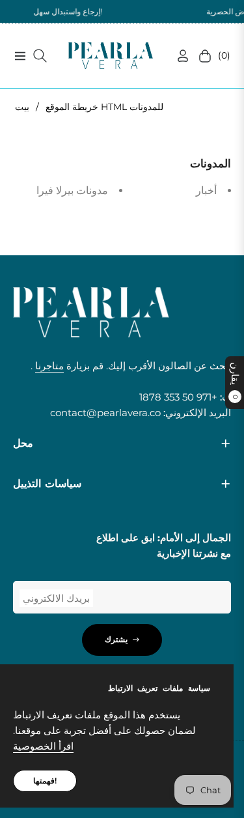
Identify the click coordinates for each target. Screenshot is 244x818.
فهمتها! (45, 780)
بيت (22, 107)
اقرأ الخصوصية (43, 746)
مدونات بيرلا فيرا (72, 190)
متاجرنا (49, 366)
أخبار (206, 190)
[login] (178, 55)
